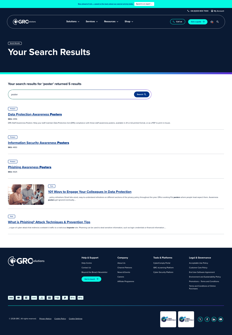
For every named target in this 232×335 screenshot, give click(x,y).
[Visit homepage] (24, 22)
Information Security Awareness (38, 142)
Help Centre (87, 263)
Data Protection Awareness (35, 114)
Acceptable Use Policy (198, 263)
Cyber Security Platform (163, 272)
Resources (110, 21)
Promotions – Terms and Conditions (204, 281)
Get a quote (196, 21)
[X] (200, 319)
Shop (127, 21)
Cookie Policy (60, 318)
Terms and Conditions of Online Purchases (202, 287)
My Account (219, 11)
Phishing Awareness (29, 167)
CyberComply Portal (161, 263)
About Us (121, 263)
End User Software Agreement (202, 272)
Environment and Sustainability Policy (205, 276)
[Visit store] (211, 21)
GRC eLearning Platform (163, 267)
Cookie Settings (75, 318)
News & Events (123, 272)
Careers (120, 276)
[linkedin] (213, 319)
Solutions (71, 21)
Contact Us (86, 267)
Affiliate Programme (125, 281)
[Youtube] (220, 319)
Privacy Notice (45, 318)
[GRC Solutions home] (43, 261)
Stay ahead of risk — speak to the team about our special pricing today (115, 4)
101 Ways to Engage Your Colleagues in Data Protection (89, 191)
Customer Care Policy (198, 267)
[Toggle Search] (217, 21)
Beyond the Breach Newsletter (94, 272)
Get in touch (89, 279)
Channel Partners (124, 267)
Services (90, 21)
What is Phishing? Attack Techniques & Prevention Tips (49, 222)
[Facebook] (207, 319)
